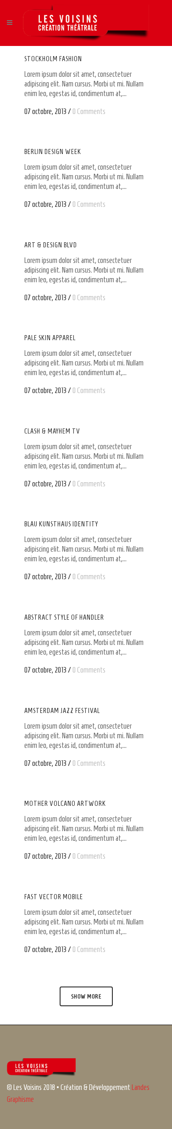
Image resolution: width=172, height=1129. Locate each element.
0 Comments (88, 111)
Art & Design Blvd (50, 245)
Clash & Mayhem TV (52, 431)
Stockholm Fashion (53, 59)
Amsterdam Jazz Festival (62, 710)
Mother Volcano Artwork (65, 803)
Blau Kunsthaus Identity (61, 524)
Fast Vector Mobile (53, 897)
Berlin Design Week (52, 151)
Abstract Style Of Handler (64, 617)
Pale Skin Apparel (50, 338)
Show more (86, 996)
